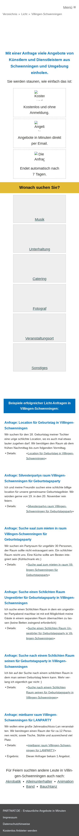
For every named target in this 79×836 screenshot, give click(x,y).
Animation (65, 781)
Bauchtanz (48, 787)
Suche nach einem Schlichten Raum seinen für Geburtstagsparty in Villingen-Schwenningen (50, 692)
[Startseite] (19, 7)
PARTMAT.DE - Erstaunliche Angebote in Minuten (34, 810)
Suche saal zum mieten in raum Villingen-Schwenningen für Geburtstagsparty (49, 569)
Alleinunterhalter (39, 781)
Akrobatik (13, 781)
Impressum (10, 817)
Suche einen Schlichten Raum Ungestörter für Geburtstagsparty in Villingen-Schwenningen (49, 633)
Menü (69, 7)
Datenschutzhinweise (16, 823)
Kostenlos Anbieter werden (20, 830)
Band (30, 787)
